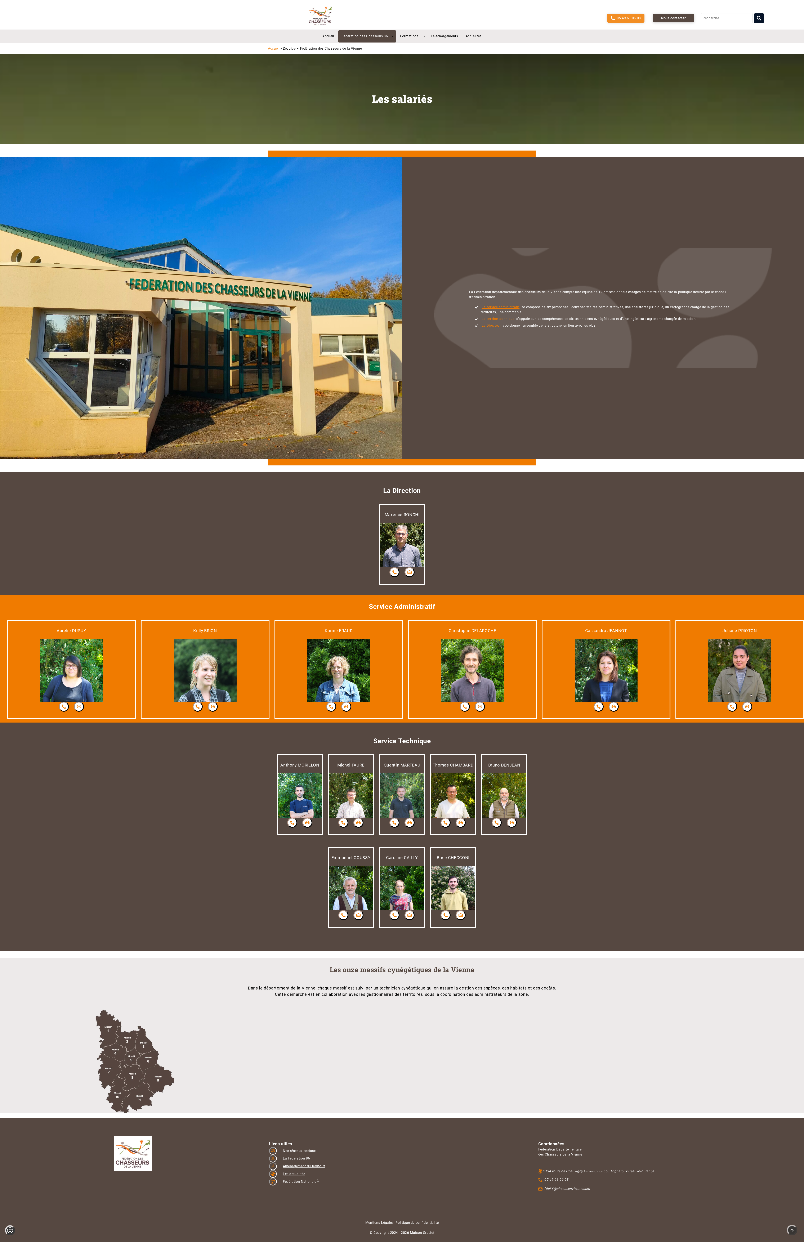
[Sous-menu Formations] (424, 36)
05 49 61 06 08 (629, 18)
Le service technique (498, 319)
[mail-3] (410, 572)
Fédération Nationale (299, 1182)
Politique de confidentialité (417, 1223)
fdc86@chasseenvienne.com (567, 1189)
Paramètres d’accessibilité (10, 1230)
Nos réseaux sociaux (299, 1151)
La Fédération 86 (296, 1158)
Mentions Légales (379, 1223)
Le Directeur (491, 325)
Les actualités (294, 1174)
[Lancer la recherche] (759, 18)
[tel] (394, 572)
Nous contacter (673, 18)
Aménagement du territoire (304, 1166)
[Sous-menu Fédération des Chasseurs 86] (393, 36)
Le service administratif (500, 307)
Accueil (274, 48)
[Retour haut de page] (792, 1230)
